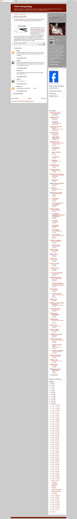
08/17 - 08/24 (55, 439)
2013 (52, 394)
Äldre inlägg (43, 98)
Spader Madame (56, 209)
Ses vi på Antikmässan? (57, 231)
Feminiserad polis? (56, 241)
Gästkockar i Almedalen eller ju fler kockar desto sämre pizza (58, 285)
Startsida (30, 98)
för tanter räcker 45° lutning (57, 129)
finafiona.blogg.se (56, 234)
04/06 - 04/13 (55, 473)
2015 (52, 390)
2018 (52, 389)
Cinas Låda (54, 132)
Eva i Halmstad (55, 156)
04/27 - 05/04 (55, 468)
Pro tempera (55, 254)
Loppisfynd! (54, 217)
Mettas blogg (55, 319)
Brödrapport (54, 485)
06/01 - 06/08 (55, 459)
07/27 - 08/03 (55, 444)
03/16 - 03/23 (55, 478)
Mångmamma (55, 180)
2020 (52, 385)
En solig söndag (55, 133)
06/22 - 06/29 (55, 453)
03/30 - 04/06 (55, 475)
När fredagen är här (56, 114)
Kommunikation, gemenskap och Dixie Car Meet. (58, 143)
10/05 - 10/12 (55, 426)
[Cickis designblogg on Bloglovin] (54, 88)
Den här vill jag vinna (56, 491)
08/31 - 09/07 (55, 435)
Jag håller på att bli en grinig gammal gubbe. (58, 176)
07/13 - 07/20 (55, 448)
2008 (52, 403)
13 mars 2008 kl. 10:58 (22, 90)
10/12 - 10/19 (55, 424)
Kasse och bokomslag (56, 489)
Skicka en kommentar (18, 93)
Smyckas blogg (55, 147)
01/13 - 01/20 (55, 507)
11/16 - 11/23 (55, 415)
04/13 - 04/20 (55, 471)
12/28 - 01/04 (55, 405)
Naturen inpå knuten (56, 356)
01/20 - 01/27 (55, 506)
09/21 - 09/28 (55, 430)
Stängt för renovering (56, 161)
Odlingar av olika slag (56, 170)
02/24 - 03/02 (55, 497)
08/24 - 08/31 (55, 437)
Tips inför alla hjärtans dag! (57, 305)
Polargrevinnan (55, 164)
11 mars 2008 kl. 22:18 (22, 83)
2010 (52, 399)
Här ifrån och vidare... (57, 293)
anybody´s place (56, 141)
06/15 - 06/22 (55, 455)
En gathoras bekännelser (58, 350)
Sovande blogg (55, 250)
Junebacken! (55, 364)
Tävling (53, 371)
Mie (17, 50)
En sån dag (54, 482)
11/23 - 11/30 (55, 414)
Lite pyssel (54, 264)
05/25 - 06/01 (55, 460)
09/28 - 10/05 (55, 428)
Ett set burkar (55, 493)
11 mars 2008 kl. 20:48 (22, 76)
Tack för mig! (54, 290)
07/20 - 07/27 (55, 446)
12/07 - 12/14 (55, 410)
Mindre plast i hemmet (56, 246)
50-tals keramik (55, 198)
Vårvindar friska (55, 226)
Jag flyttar (54, 255)
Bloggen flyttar (55, 205)
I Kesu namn (55, 359)
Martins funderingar (56, 240)
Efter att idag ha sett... (56, 210)
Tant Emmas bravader (57, 192)
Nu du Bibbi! (54, 365)
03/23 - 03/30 (55, 477)
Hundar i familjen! (55, 166)
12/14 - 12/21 (55, 408)
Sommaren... (54, 118)
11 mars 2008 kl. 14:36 (22, 58)
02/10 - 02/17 (55, 500)
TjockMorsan (55, 289)
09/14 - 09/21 (55, 432)
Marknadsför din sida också (54, 83)
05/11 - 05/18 (55, 464)
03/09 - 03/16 (55, 480)
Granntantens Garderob (57, 283)
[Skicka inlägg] (43, 43)
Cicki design (51, 70)
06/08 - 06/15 (55, 457)
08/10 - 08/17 (55, 441)
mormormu (54, 325)
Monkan (18, 86)
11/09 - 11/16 (55, 417)
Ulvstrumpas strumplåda (57, 174)
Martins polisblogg (56, 277)
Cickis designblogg (23, 6)
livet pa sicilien (55, 263)
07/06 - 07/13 (55, 450)
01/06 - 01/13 (55, 509)
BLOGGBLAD (55, 122)
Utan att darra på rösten (57, 351)
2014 (52, 392)
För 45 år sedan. (55, 330)
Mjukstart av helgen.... (56, 138)
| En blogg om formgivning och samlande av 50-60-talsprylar (58, 215)
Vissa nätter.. (54, 315)
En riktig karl (54, 199)
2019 (53, 153)
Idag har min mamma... (56, 326)
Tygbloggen (55, 160)
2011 (52, 398)
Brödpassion (55, 374)
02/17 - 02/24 (55, 498)
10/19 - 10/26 (55, 423)
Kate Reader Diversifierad (58, 183)
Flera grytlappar (55, 221)
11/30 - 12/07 (55, 412)
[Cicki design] (53, 82)
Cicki (18, 60)
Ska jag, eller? (55, 260)
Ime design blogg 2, (56, 355)
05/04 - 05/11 (55, 466)
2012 (52, 396)
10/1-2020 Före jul (56, 148)
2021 (52, 383)
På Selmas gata (55, 245)
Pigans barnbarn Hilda (56, 123)
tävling (43, 44)
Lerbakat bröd (55, 484)
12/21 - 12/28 (55, 406)
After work (54, 258)
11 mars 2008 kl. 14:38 (22, 68)
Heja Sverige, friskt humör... (57, 189)
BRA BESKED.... (55, 335)
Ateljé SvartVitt (55, 117)
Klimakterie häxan (56, 112)
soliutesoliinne (55, 225)
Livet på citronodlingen (57, 272)
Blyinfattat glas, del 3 (56, 309)
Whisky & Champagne (57, 334)
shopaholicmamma (27, 20)
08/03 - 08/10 (55, 442)
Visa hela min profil (55, 61)
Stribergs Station (56, 308)
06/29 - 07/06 (55, 451)
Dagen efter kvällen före (57, 361)
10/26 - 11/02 (55, 421)
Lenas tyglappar (55, 329)
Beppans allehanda (56, 152)
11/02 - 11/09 (55, 419)
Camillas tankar (55, 169)
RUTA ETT (54, 188)
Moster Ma (54, 299)
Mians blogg (55, 249)
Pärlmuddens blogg (56, 339)
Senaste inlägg (15, 98)
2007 (52, 511)
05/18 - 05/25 (55, 462)
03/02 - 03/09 (55, 495)
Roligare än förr (55, 184)
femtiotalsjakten (55, 230)
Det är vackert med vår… (57, 347)
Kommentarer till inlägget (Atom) (26, 101)
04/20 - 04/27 (55, 469)
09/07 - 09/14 (55, 433)
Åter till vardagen (55, 273)
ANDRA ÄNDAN (55, 137)
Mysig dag (54, 487)
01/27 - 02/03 (55, 504)
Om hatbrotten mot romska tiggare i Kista (57, 279)
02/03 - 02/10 (55, 502)
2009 (52, 401)
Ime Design (54, 220)
